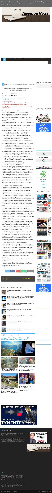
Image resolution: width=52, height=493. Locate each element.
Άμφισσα (43, 181)
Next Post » (31, 279)
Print (25, 271)
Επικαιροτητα (22, 59)
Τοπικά (9, 59)
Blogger (50, 491)
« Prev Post (4, 279)
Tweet (8, 271)
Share (13, 271)
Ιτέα (43, 184)
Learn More (24, 5)
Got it (29, 5)
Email (31, 271)
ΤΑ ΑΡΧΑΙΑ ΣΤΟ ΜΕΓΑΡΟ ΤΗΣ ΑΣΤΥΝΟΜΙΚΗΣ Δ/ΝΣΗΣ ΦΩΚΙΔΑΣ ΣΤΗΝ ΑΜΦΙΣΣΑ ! (9, 369)
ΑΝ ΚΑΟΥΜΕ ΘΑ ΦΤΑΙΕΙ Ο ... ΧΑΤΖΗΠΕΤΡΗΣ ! (17, 327)
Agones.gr (45, 168)
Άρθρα (14, 59)
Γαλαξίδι (43, 187)
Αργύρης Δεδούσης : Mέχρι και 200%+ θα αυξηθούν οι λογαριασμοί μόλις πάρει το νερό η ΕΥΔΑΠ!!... (16, 338)
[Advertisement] (26, 31)
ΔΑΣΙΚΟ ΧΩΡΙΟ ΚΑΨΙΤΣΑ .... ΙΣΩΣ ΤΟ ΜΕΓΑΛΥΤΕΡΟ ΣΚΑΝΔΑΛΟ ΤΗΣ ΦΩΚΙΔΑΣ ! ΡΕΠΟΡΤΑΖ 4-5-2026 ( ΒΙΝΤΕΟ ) (9, 391)
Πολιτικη (43, 59)
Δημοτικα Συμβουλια (33, 59)
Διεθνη (13, 62)
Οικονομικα (6, 62)
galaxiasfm (43, 491)
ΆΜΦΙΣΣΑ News (9, 491)
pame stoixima (50, 168)
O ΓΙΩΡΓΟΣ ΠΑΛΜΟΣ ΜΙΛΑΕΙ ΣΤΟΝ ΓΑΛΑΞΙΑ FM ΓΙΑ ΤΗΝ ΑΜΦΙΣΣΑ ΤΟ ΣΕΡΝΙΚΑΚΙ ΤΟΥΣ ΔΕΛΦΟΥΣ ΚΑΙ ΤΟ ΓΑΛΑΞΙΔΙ (27, 387)
